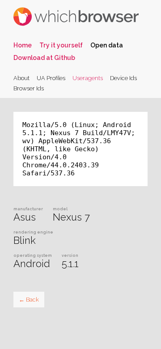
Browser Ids (28, 88)
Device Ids (123, 78)
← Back (29, 299)
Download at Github (44, 57)
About (21, 78)
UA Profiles (51, 78)
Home (22, 45)
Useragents (87, 78)
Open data (106, 45)
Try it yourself (61, 45)
